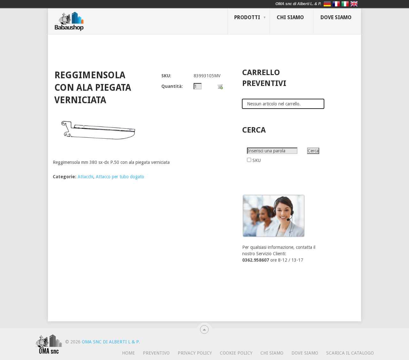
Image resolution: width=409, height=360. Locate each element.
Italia (345, 4)
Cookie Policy (236, 353)
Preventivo (156, 353)
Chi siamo (290, 17)
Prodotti (247, 17)
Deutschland (327, 4)
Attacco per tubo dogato (120, 176)
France (336, 4)
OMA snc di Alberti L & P (110, 341)
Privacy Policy (195, 353)
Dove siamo (335, 17)
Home (128, 353)
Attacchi (85, 176)
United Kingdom (354, 4)
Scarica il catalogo (350, 353)
